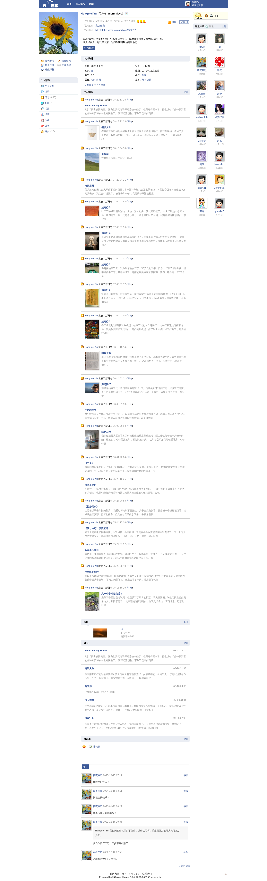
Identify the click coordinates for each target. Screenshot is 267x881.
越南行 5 (105, 207)
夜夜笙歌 (97, 775)
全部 (186, 92)
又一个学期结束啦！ (112, 593)
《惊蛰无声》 (92, 506)
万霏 (202, 211)
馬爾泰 (201, 93)
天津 (144, 79)
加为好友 (49, 61)
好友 (47, 131)
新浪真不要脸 (92, 550)
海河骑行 (106, 384)
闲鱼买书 (106, 353)
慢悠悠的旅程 (92, 571)
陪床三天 (106, 431)
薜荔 (219, 140)
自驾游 (104, 154)
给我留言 (66, 61)
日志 (47, 97)
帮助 (91, 4)
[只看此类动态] (82, 99)
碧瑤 (202, 164)
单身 (144, 75)
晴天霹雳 (89, 185)
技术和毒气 (90, 410)
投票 (47, 114)
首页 (69, 4)
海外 (93, 79)
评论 (129, 99)
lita (219, 46)
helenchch (219, 164)
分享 (47, 125)
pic (122, 629)
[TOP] (225, 876)
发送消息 (66, 65)
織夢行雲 (219, 117)
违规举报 (49, 69)
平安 (219, 70)
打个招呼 (49, 65)
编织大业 (106, 127)
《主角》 (89, 463)
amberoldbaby (203, 117)
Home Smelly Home (96, 105)
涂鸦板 (96, 746)
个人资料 (49, 86)
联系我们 (147, 873)
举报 (186, 775)
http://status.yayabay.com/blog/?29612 (115, 30)
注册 (200, 5)
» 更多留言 (184, 866)
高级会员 (100, 25)
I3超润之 (201, 140)
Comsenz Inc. (155, 877)
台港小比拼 (90, 485)
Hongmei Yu (89, 13)
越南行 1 (105, 321)
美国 (98, 79)
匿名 (211, 26)
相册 (47, 103)
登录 (194, 5)
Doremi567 (220, 188)
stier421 (202, 188)
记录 (47, 91)
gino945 (219, 211)
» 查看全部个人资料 (95, 85)
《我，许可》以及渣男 (96, 528)
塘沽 (149, 79)
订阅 (174, 22)
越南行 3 (105, 264)
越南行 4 (105, 233)
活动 (47, 120)
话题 (47, 108)
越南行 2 (105, 290)
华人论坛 (80, 4)
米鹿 (219, 93)
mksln (202, 46)
